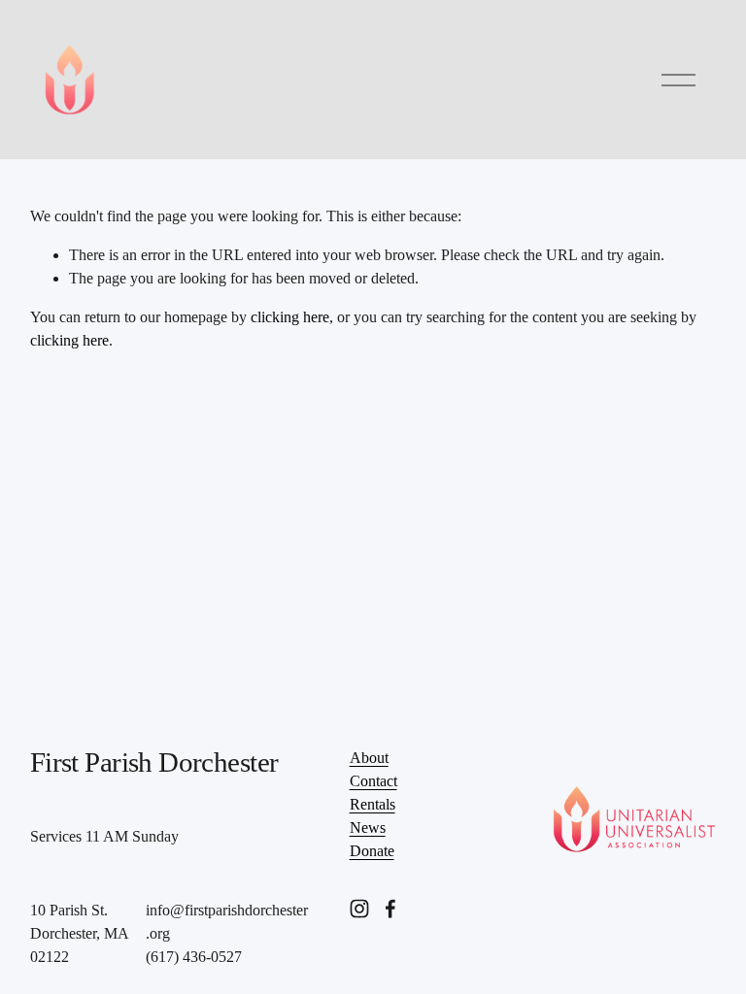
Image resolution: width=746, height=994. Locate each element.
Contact (373, 781)
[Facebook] (390, 908)
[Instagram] (359, 908)
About (369, 757)
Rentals (372, 804)
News (368, 827)
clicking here (290, 317)
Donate (372, 851)
